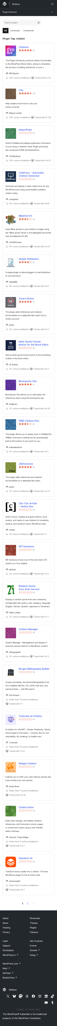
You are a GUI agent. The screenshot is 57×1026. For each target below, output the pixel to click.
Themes (34, 923)
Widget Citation (27, 763)
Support (6, 945)
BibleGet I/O (25, 215)
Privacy (6, 932)
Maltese (13, 989)
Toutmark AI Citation (30, 716)
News (5, 923)
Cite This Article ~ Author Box (28, 505)
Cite (21, 90)
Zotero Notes (26, 298)
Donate (35, 950)
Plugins (33, 927)
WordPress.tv (10, 955)
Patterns (34, 932)
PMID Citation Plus (29, 420)
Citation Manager (28, 629)
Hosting (6, 927)
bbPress (8, 973)
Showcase (35, 918)
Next (33, 903)
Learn (5, 941)
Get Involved (36, 941)
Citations (24, 47)
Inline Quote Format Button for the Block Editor (34, 343)
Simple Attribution (29, 259)
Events (33, 945)
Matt (6, 968)
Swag (34, 955)
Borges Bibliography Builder (34, 668)
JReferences (26, 463)
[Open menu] (53, 4)
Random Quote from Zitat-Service (29, 587)
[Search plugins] (38, 22)
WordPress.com (12, 963)
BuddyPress (10, 977)
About (5, 918)
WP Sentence (26, 546)
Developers (8, 950)
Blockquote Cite (28, 381)
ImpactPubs (25, 129)
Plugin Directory (10, 12)
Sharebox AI (25, 858)
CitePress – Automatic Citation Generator (31, 174)
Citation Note (26, 807)
